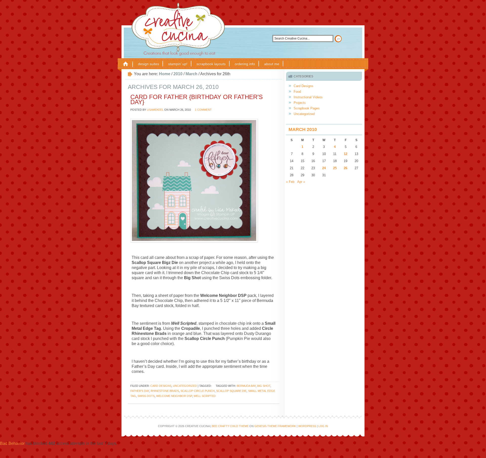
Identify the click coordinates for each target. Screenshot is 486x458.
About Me (271, 64)
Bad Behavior (12, 443)
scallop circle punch (197, 390)
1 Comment (203, 109)
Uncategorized (185, 385)
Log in (323, 426)
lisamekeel (155, 109)
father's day (139, 390)
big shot (263, 385)
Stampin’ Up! (177, 64)
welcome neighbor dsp (174, 395)
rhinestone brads (165, 390)
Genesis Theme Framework (275, 426)
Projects (300, 103)
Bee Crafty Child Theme (230, 426)
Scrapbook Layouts (211, 64)
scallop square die (231, 390)
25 (335, 168)
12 (345, 154)
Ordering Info (245, 64)
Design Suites (148, 64)
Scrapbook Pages (307, 108)
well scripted (205, 395)
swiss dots (146, 395)
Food (297, 91)
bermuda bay (246, 385)
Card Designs (160, 385)
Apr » (301, 182)
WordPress (307, 426)
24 (324, 168)
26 (345, 168)
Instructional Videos (308, 97)
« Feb (290, 182)
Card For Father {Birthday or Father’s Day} (196, 99)
